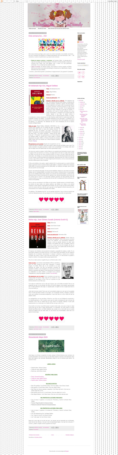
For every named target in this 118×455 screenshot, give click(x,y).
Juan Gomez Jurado (37, 329)
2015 (80, 141)
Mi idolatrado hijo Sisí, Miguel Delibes (43, 86)
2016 (80, 139)
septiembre (82, 104)
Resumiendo (35, 429)
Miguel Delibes (36, 211)
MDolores (81, 42)
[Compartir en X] (55, 76)
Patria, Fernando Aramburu (37, 376)
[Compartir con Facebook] (56, 76)
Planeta (34, 141)
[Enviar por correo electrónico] (52, 76)
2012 (80, 146)
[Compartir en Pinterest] (58, 76)
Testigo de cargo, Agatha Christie (39, 378)
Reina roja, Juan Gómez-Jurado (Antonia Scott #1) (48, 220)
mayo (81, 127)
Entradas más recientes (34, 435)
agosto (81, 105)
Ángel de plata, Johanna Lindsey (38, 380)
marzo (81, 131)
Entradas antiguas (70, 435)
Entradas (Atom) (38, 437)
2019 (80, 137)
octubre (82, 102)
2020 (80, 100)
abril (81, 129)
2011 (80, 148)
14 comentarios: (46, 75)
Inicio (52, 435)
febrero (81, 133)
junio (81, 109)
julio (81, 107)
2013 (80, 144)
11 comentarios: (46, 209)
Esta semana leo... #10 (37, 36)
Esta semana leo (36, 77)
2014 (80, 143)
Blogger (67, 451)
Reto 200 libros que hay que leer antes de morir (58, 28)
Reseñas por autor (42, 28)
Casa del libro (53, 273)
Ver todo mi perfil (81, 59)
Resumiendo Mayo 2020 (38, 337)
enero (81, 135)
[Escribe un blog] (53, 76)
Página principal (32, 28)
